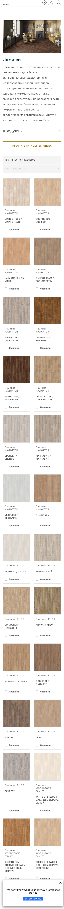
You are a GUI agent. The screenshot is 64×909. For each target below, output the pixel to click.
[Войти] (51, 3)
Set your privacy (33, 898)
